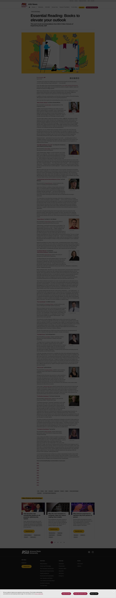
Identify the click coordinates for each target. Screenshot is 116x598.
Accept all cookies (66, 593)
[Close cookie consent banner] (113, 591)
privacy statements (39, 593)
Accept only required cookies (80, 593)
